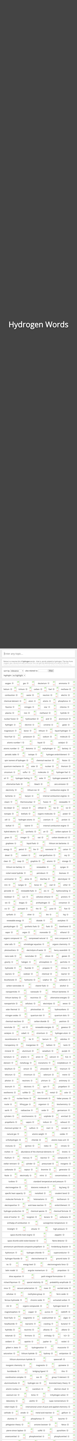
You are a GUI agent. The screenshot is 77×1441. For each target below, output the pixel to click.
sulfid (40, 1430)
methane (64, 689)
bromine (44, 1169)
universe (47, 725)
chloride (35, 1140)
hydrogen (9, 725)
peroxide (7, 891)
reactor (64, 974)
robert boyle (10, 1407)
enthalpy (48, 1335)
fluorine (8, 707)
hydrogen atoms (25, 819)
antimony (63, 1080)
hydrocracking (62, 891)
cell (6, 819)
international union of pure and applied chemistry (46, 1407)
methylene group (35, 1294)
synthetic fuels (31, 926)
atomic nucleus (12, 1389)
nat (39, 837)
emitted (64, 1116)
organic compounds (31, 1306)
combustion (10, 695)
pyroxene (62, 1365)
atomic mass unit (59, 1140)
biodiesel (8, 897)
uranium (47, 819)
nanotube (8, 1027)
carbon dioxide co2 (59, 837)
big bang (62, 1187)
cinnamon (63, 903)
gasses (64, 956)
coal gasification (46, 855)
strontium (40, 1033)
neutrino (27, 1329)
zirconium (8, 772)
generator (63, 1169)
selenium (47, 1074)
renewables (41, 867)
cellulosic (29, 1003)
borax (36, 885)
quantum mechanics (12, 766)
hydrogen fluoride (12, 1258)
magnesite (40, 1365)
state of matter (10, 1217)
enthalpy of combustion (17, 1223)
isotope (31, 754)
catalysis (7, 1033)
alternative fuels (13, 784)
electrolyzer (62, 879)
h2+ (65, 1335)
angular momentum (36, 1270)
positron (62, 1021)
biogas (21, 903)
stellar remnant (10, 1163)
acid (47, 719)
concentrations (61, 1175)
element (7, 1063)
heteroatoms (39, 1199)
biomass (62, 873)
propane (46, 968)
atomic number (10, 748)
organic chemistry (60, 944)
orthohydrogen (12, 1140)
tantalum (8, 1057)
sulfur (25, 772)
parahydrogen (9, 926)
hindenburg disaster (59, 1246)
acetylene (61, 920)
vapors (28, 1122)
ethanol (63, 932)
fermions (28, 1335)
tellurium (9, 1074)
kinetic (65, 1152)
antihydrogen (41, 903)
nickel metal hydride (14, 873)
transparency (9, 1045)
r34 (7, 1306)
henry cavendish (60, 950)
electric (64, 695)
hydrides (8, 1329)
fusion (45, 802)
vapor (7, 932)
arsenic (24, 1057)
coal (51, 885)
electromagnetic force (57, 1264)
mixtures (9, 1146)
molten (7, 1152)
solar (33, 766)
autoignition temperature (54, 1223)
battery (65, 748)
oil (5, 778)
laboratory (10, 1401)
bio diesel (8, 808)
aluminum (26, 1051)
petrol (21, 849)
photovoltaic (36, 1009)
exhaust (64, 1122)
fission (64, 760)
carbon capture (61, 831)
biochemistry (62, 1104)
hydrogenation (38, 1347)
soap (19, 861)
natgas (21, 885)
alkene (64, 1329)
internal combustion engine (54, 825)
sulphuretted (47, 1318)
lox (54, 808)
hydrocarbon (30, 719)
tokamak (9, 1335)
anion (38, 1057)
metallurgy (24, 1063)
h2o (66, 1057)
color (66, 1092)
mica (6, 1288)
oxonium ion (11, 1395)
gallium (65, 1412)
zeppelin (58, 1235)
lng (64, 914)
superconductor (60, 1252)
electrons (27, 1086)
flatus (63, 1424)
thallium (8, 1158)
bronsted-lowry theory (58, 1383)
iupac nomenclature (57, 1401)
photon (8, 1080)
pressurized (46, 1163)
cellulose (9, 1294)
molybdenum (62, 1063)
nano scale (9, 956)
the (37, 908)
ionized (64, 1128)
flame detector (58, 1241)
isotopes (7, 814)
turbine (12, 1181)
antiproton (63, 1353)
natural (25, 808)
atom (31, 701)
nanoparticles (11, 991)
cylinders (8, 1116)
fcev (65, 908)
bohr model (10, 1270)
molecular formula (13, 1199)
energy (6, 849)
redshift (64, 1312)
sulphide (47, 1116)
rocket (64, 1341)
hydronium (9, 1252)
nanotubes (29, 956)
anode (23, 1412)
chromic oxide (36, 1300)
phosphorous (36, 1418)
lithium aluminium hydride (21, 1359)
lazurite (61, 1418)
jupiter (46, 1341)
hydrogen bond (59, 1306)
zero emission (60, 784)
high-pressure (59, 1229)
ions (39, 1092)
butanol (64, 1324)
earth (7, 1110)
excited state (62, 1288)
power (65, 814)
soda (41, 778)
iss (7, 1264)
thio (63, 1371)
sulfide (25, 1092)
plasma (8, 713)
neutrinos (34, 997)
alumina (10, 1418)
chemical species (37, 1211)
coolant (24, 855)
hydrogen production (12, 1211)
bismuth (8, 1086)
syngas (63, 867)
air (44, 831)
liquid (39, 742)
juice (51, 908)
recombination (11, 1039)
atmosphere (44, 962)
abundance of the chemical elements (36, 1152)
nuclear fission (23, 1098)
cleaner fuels (40, 985)
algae (65, 1318)
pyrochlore (61, 1430)
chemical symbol (11, 1128)
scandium (36, 1389)
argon (24, 932)
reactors (8, 974)
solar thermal (11, 1009)
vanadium (46, 1051)
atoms (45, 701)
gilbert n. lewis (12, 1347)
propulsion (62, 1270)
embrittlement (61, 1205)
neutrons (26, 1080)
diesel (7, 855)
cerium (26, 1069)
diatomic (29, 748)
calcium (53, 1057)
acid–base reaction (36, 1205)
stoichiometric (28, 1116)
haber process (62, 1098)
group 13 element (59, 1377)
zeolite (32, 1401)
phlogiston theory (13, 1424)
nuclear (48, 766)
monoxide (44, 932)
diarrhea (43, 879)
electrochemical (37, 1258)
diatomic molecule (38, 1187)
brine (33, 1395)
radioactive (25, 1110)
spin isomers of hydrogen (15, 760)
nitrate (64, 1146)
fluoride (28, 968)
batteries (9, 796)
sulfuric (32, 1128)
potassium (27, 736)
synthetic (29, 831)
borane (47, 1217)
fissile (7, 1175)
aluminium (63, 719)
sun (23, 897)
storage (65, 861)
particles (63, 962)
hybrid (27, 825)
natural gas (11, 1134)
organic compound (11, 938)
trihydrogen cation (58, 1395)
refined (41, 808)
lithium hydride (27, 1353)
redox (46, 1146)
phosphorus (63, 701)
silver (29, 914)
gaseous (64, 1027)
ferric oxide (61, 1294)
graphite (34, 861)
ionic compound (61, 938)
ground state (61, 1258)
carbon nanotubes (13, 985)
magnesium (9, 731)
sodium (46, 736)
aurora (47, 1312)
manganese (31, 1045)
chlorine (63, 707)
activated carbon (60, 1300)
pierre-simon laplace (14, 1430)
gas (24, 683)
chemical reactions (13, 1021)
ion (6, 903)
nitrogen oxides (11, 1015)
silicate (34, 1229)
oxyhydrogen (47, 748)
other (65, 885)
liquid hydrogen (61, 731)
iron (25, 713)
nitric (42, 1175)
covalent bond (61, 1193)
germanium (62, 1110)
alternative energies (58, 997)
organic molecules (45, 814)
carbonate (9, 1169)
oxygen (8, 683)
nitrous (64, 968)
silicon (47, 956)
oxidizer (27, 974)
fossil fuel (8, 736)
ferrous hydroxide (12, 1300)
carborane (64, 1217)
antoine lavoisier (41, 1424)
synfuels (9, 914)
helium (6, 689)
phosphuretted (60, 1436)
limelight (11, 1229)
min (6, 885)
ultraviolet (44, 1069)
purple (64, 1051)
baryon (28, 796)
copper (31, 1312)
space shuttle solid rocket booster (22, 1241)
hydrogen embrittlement (56, 754)
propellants (9, 1122)
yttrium (44, 1080)
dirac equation (15, 1276)
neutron (46, 695)
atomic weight (38, 1134)
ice (67, 808)
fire (34, 849)
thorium (64, 766)
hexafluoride (9, 1324)
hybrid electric (10, 831)
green (7, 837)
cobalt (23, 1033)
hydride (63, 713)
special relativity (34, 1282)
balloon (49, 1045)
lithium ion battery (14, 867)
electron (28, 725)
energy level (28, 1264)
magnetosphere (11, 1312)
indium (46, 1122)
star (45, 707)
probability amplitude (59, 1282)
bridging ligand (39, 1371)
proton (64, 819)
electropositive (11, 1205)
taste (65, 1045)
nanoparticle (9, 1003)
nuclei (6, 1104)
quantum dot (36, 1015)
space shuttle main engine (21, 1235)
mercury (26, 1158)
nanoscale (34, 991)
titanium (63, 1069)
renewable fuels (27, 891)
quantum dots (61, 1015)
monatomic (43, 1063)
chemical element (11, 701)
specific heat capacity (14, 1193)
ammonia (63, 683)
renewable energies (43, 1027)
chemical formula (61, 1211)
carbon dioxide (40, 1021)
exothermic (8, 1092)
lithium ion (32, 790)
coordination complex (14, 1377)
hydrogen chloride (34, 1252)
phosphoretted (35, 1436)
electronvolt (43, 1098)
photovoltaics (10, 950)
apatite (27, 1341)
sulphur (46, 980)
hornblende (12, 1371)
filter (51, 671)
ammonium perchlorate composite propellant (23, 1246)
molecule (63, 736)
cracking (47, 1324)
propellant (62, 1086)
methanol (44, 713)
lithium (42, 731)
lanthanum (61, 1199)
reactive (43, 1158)
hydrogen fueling (23, 778)
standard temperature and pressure (48, 1181)
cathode (7, 1412)
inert (48, 1128)
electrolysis (47, 1003)
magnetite (27, 1318)
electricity (10, 790)
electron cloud (60, 1389)
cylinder (29, 1163)
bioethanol (63, 926)
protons (64, 897)
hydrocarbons (60, 1009)
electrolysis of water (35, 950)
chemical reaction (43, 760)
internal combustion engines (55, 796)
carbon (37, 689)
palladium (63, 980)
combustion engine (58, 790)
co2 (23, 1027)
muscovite (62, 1347)
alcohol (63, 985)
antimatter (9, 879)
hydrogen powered (60, 778)
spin (45, 1086)
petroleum (41, 873)
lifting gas (24, 1104)
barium (46, 1039)
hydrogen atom (61, 1033)
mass (46, 1288)
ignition (28, 1146)
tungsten (30, 1217)
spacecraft (58, 1359)
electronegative (12, 1187)
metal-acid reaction (44, 1412)
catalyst (61, 742)
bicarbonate (9, 980)
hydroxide (9, 968)
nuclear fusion (10, 719)
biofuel (8, 825)
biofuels (24, 814)
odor (6, 1098)
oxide (44, 1110)
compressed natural (37, 938)
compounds (62, 1158)
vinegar (23, 837)
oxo (37, 1377)
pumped (21, 908)
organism (42, 1104)
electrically (24, 1175)
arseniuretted (11, 1436)
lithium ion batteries (57, 843)
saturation (8, 1353)
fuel (50, 689)
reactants (29, 1324)
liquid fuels (31, 843)
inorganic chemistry (14, 1365)
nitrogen (27, 707)
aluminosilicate (10, 1383)
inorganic (64, 1163)
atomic (50, 861)
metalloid (39, 1193)
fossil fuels (8, 1318)
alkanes (46, 1329)
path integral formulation (52, 1276)
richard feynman (11, 1282)
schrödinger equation (33, 944)
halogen (24, 962)
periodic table (10, 754)
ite (30, 1039)
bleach (37, 784)
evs (45, 891)
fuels (48, 926)
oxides (62, 1134)
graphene (10, 843)
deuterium (42, 683)
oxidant (8, 1341)
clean (6, 861)
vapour (27, 1169)
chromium (28, 1074)
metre (64, 1074)
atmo (27, 879)
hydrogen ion (33, 1383)
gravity (7, 962)
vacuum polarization (25, 1288)
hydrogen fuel (62, 772)
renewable (63, 802)
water (28, 695)
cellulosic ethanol (43, 897)
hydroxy (47, 1353)
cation (65, 849)
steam (7, 802)
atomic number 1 (14, 742)
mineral (8, 1051)
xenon (65, 1003)
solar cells (9, 944)
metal (52, 1092)
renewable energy (14, 920)
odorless (63, 1039)
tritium (22, 689)
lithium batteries (59, 991)
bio (47, 914)
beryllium (9, 1069)
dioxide (39, 920)
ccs (6, 908)
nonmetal (49, 849)
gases (64, 725)
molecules (42, 772)
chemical (45, 974)
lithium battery (11, 997)
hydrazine (28, 980)
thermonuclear (26, 802)
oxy (65, 855)
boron (26, 731)
